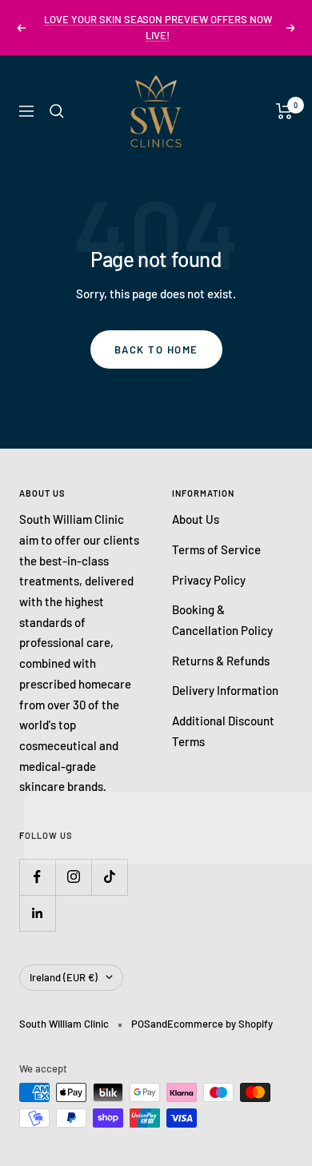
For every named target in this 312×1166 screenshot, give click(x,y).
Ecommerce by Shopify (220, 1023)
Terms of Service (216, 549)
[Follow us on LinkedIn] (37, 913)
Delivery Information (225, 690)
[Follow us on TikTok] (109, 877)
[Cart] (284, 111)
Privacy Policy (209, 580)
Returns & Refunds (221, 660)
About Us (195, 519)
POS (140, 1023)
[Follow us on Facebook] (37, 877)
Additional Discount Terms (223, 731)
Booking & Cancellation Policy (222, 619)
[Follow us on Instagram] (73, 877)
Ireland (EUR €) (64, 977)
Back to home (156, 349)
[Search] (57, 111)
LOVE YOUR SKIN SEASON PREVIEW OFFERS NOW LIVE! (158, 27)
